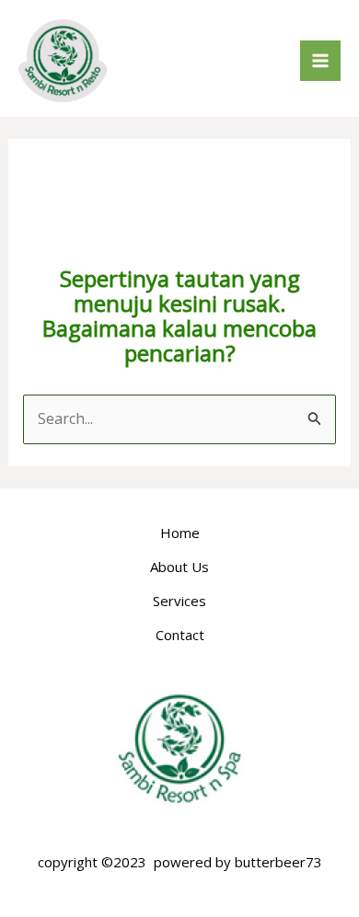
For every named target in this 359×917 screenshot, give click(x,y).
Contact (180, 634)
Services (179, 600)
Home (180, 532)
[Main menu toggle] (320, 60)
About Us (179, 566)
